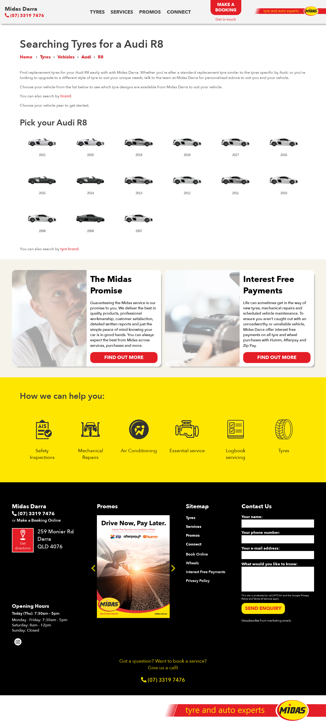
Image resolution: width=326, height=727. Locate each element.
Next (173, 566)
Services (121, 12)
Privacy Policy (198, 580)
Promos (150, 12)
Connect (179, 12)
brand (65, 96)
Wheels (192, 563)
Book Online (197, 554)
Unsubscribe (250, 620)
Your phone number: (261, 532)
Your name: (252, 516)
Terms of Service (262, 599)
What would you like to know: (270, 564)
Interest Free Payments (205, 572)
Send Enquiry (263, 608)
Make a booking (226, 7)
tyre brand (69, 249)
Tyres (97, 12)
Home (26, 57)
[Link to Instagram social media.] (17, 641)
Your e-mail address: (261, 548)
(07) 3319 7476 (26, 16)
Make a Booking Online (39, 520)
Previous (93, 566)
